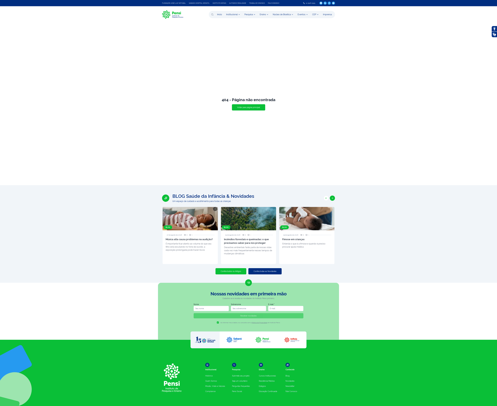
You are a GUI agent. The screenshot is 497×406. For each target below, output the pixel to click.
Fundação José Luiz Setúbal (174, 3)
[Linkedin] (325, 3)
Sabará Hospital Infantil (199, 3)
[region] (248, 228)
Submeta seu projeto (241, 376)
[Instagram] (321, 3)
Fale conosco (273, 3)
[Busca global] (212, 14)
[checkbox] (218, 322)
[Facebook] (329, 3)
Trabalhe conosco (257, 3)
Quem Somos (211, 381)
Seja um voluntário (239, 381)
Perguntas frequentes (241, 386)
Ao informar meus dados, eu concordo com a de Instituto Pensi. (250, 323)
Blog (288, 376)
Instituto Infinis (219, 3)
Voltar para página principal (248, 107)
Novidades (290, 381)
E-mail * (271, 304)
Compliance (210, 391)
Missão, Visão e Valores (215, 386)
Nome (196, 304)
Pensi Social (237, 391)
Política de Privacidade (259, 323)
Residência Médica (267, 381)
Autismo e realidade (237, 3)
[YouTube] (333, 3)
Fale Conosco (291, 391)
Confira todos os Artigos (231, 271)
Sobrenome (236, 304)
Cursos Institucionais (267, 376)
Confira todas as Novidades (265, 271)
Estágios (262, 386)
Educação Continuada (268, 391)
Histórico (209, 376)
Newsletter (290, 386)
